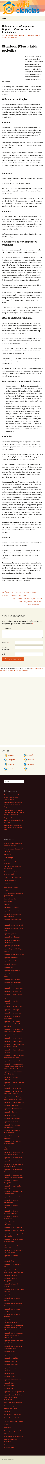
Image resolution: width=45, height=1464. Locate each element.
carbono (4, 37)
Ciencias (11, 755)
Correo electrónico (6, 648)
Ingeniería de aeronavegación (13, 988)
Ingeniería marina (9, 1351)
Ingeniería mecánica (10, 1361)
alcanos (31, 35)
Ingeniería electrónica (11, 1122)
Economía (31, 769)
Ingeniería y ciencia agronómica (14, 1392)
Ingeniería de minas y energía (13, 1038)
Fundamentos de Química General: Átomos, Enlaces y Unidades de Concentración (14, 812)
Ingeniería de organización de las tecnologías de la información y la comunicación (13, 1066)
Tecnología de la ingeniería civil (14, 1436)
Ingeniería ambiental (10, 961)
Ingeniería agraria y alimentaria (13, 925)
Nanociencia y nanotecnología (13, 1421)
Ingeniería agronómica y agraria (14, 954)
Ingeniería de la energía (11, 1010)
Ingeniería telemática (10, 1388)
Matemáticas (8, 1411)
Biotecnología (8, 858)
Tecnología (7, 1427)
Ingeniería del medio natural (13, 1109)
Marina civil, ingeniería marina (13, 1403)
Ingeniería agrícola (10, 934)
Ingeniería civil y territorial (12, 971)
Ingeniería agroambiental (12, 946)
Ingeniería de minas (10, 1035)
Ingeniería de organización (12, 1061)
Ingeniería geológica (10, 1275)
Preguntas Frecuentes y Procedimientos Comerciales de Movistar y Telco (14, 820)
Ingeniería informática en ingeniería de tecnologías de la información (13, 1327)
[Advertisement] (13, 66)
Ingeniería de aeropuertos (12, 991)
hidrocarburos (12, 37)
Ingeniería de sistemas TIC (12, 1088)
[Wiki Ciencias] (22, 8)
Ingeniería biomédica (10, 964)
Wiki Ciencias (8, 1460)
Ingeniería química (9, 1376)
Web (3, 654)
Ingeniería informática (11, 1295)
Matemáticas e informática (12, 1414)
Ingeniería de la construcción (13, 1006)
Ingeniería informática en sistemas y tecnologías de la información (14, 1335)
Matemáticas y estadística (12, 1418)
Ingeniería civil (8, 967)
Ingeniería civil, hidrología (12, 979)
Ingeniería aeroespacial (11, 911)
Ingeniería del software (11, 1112)
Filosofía (30, 764)
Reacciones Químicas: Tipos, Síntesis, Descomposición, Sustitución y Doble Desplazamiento (28, 601)
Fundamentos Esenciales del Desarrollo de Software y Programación (13, 805)
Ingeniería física (9, 1261)
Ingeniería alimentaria (11, 958)
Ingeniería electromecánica (12, 1118)
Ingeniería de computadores (13, 994)
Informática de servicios (11, 908)
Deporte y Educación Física (12, 877)
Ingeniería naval (9, 1373)
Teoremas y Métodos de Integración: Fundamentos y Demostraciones (13, 797)
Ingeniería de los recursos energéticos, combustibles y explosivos (13, 1024)
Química (22, 35)
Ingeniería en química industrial (13, 1197)
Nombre (5, 643)
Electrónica (7, 884)
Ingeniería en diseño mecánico (13, 1158)
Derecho (11, 769)
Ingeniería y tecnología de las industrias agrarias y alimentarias (13, 1397)
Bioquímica (7, 854)
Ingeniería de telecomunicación (14, 1102)
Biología (30, 755)
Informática (7, 904)
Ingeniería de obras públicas (13, 1041)
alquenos (37, 35)
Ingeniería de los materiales (13, 1013)
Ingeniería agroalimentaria (12, 937)
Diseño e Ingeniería (10, 880)
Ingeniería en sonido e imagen (13, 1227)
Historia (11, 764)
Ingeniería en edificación (11, 1161)
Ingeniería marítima (10, 1355)
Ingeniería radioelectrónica (12, 1380)
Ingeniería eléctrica (10, 1115)
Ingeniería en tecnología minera (14, 1231)
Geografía (11, 760)
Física (6, 890)
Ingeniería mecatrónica (11, 1364)
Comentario (7, 628)
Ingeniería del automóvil (11, 1105)
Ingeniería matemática (11, 1358)
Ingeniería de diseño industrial (13, 998)
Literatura (31, 760)
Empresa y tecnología (11, 887)
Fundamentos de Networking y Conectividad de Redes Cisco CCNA (13, 828)
